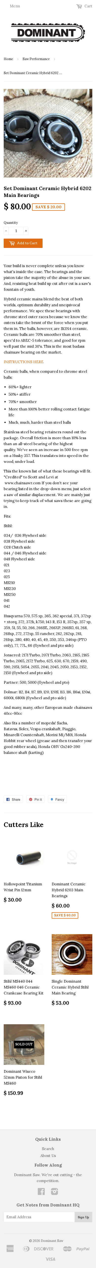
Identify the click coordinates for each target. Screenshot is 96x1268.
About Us (48, 1155)
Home (8, 59)
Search (48, 1148)
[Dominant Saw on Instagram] (54, 1193)
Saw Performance (36, 59)
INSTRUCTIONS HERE (24, 361)
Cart (87, 6)
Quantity (11, 222)
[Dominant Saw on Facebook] (41, 1193)
